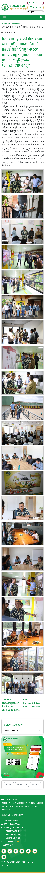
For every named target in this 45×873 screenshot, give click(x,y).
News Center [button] (13, 835)
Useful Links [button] (13, 838)
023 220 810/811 (11, 821)
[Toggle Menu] (4, 17)
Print (10, 785)
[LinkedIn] (35, 851)
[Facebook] (4, 851)
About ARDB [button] (12, 831)
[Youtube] (4, 857)
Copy (36, 785)
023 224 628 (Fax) (12, 824)
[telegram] (22, 851)
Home (4, 23)
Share (22, 785)
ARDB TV (36, 7)
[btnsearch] (41, 17)
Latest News (14, 23)
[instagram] (10, 851)
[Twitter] (16, 851)
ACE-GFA (33, 3)
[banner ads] (22, 757)
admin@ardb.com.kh (13, 828)
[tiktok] (28, 851)
